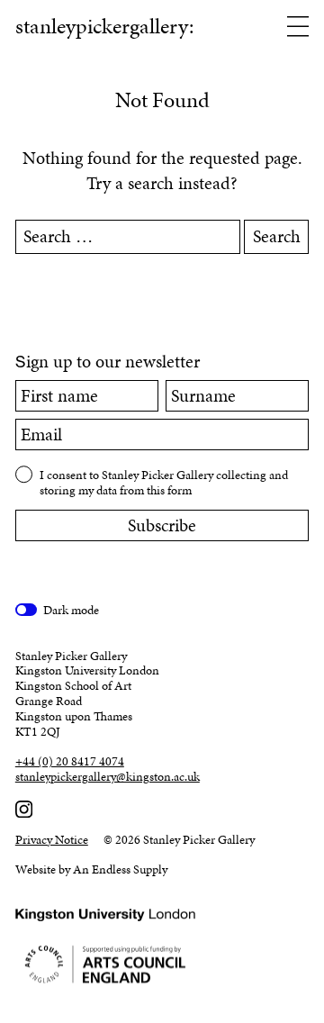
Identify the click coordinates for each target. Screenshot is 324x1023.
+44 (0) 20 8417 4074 (69, 762)
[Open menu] (298, 28)
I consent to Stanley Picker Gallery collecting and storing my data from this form (164, 482)
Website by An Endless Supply (91, 869)
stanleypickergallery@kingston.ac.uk (107, 777)
